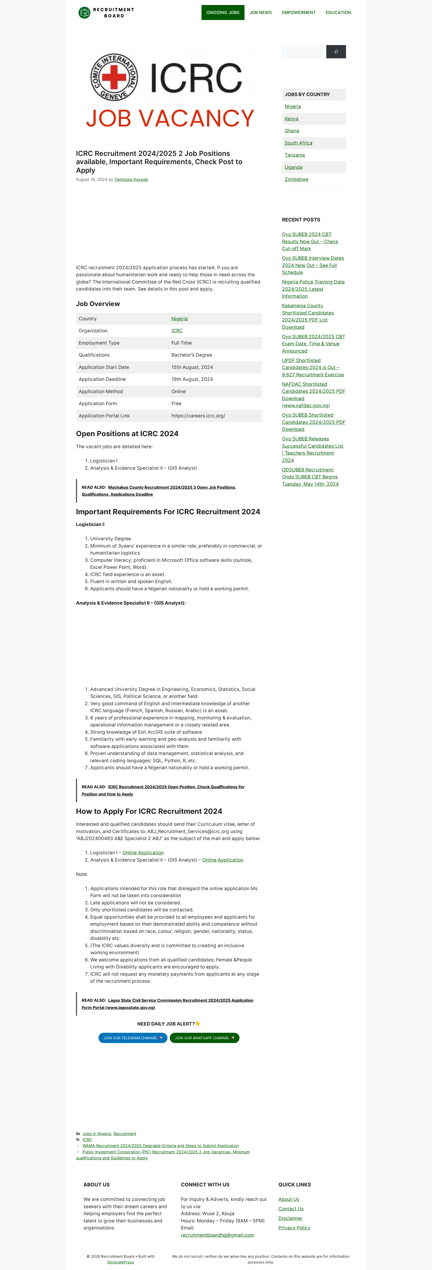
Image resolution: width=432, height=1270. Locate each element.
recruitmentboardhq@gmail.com (217, 1235)
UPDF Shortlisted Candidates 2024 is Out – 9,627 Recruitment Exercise (313, 368)
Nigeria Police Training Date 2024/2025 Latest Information (313, 289)
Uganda (293, 167)
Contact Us (291, 1209)
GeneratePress (120, 1262)
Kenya (291, 119)
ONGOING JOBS (223, 12)
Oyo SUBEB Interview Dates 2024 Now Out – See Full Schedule (313, 265)
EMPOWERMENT (299, 12)
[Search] (336, 51)
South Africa (298, 143)
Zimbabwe (296, 179)
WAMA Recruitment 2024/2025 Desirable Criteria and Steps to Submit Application (160, 1145)
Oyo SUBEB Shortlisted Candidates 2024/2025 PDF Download (314, 422)
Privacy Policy (294, 1228)
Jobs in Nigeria (96, 1133)
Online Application (143, 853)
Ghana (292, 131)
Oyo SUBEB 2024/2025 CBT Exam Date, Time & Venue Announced (313, 344)
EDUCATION (338, 12)
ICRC (177, 331)
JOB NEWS (261, 12)
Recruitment (125, 1133)
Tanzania (295, 155)
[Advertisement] (169, 227)
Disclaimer (290, 1218)
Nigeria (180, 319)
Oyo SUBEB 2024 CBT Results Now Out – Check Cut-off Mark (310, 241)
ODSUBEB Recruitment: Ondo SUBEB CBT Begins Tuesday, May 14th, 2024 (310, 477)
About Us (288, 1199)
